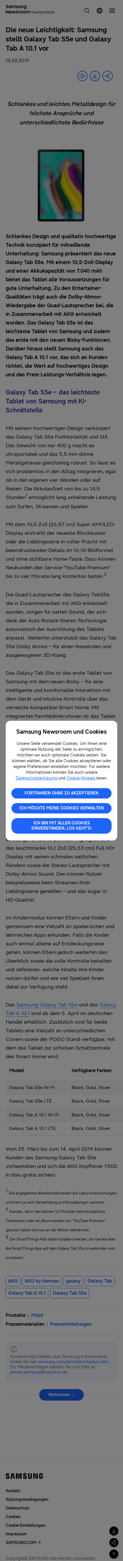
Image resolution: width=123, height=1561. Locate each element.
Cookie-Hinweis (81, 778)
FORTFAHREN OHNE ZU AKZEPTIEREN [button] (61, 793)
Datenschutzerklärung (37, 778)
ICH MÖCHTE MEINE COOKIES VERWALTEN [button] (61, 808)
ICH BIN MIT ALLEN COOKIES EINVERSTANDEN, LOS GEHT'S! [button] (61, 826)
